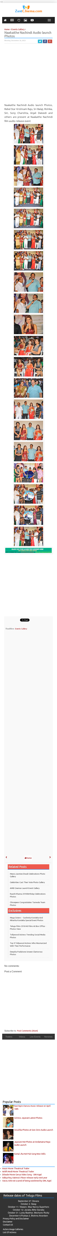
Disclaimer (7, 1222)
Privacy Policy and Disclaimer (16, 1218)
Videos (22, 1036)
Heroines (48, 1036)
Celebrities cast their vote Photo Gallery (27, 882)
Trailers (8, 1036)
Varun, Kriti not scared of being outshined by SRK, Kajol (26, 1181)
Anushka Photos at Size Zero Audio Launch (33, 1130)
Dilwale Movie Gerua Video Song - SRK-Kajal (22, 1174)
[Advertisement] (28, 74)
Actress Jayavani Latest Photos (28, 1118)
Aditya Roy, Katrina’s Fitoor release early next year (24, 1178)
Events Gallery (21, 629)
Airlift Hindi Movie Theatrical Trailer (18, 1171)
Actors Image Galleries (13, 1229)
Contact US (8, 1225)
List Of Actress (9, 1232)
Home (29, 858)
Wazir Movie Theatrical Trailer (15, 1168)
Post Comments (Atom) (27, 1031)
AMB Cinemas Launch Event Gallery (24, 888)
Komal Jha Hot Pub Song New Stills (30, 1154)
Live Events (35, 1036)
